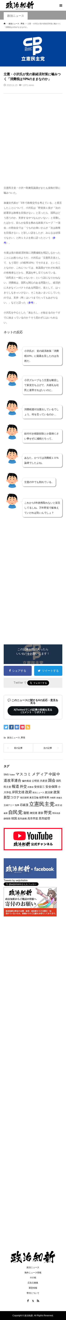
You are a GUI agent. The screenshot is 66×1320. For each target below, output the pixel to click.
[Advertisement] (33, 142)
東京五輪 (34, 797)
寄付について (33, 1293)
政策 (57, 792)
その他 (33, 1277)
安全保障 (51, 786)
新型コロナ (12, 797)
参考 (30, 302)
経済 (57, 805)
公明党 (35, 780)
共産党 (43, 780)
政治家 (49, 792)
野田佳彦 (56, 813)
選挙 (40, 812)
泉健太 (59, 798)
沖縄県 (53, 798)
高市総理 (44, 818)
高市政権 (22, 818)
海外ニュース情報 (32, 1272)
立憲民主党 (42, 804)
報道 (15, 786)
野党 (23, 737)
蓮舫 (26, 813)
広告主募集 (33, 1283)
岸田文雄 (18, 792)
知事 (17, 805)
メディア (40, 774)
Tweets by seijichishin (16, 880)
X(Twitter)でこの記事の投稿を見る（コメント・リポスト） (33, 711)
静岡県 (7, 818)
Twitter (12, 775)
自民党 (15, 812)
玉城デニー (9, 805)
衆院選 (33, 813)
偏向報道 (26, 780)
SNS (6, 774)
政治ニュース (15, 15)
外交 (23, 786)
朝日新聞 (24, 797)
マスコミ (23, 774)
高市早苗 (32, 818)
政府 (28, 792)
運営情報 (33, 1288)
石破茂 (24, 804)
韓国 (14, 818)
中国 (52, 774)
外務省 (30, 787)
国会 (51, 780)
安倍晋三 (39, 786)
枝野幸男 (44, 797)
